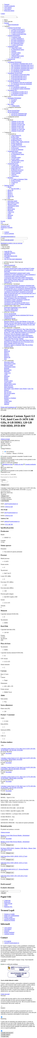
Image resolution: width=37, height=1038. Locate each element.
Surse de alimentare (17, 149)
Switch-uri (14, 182)
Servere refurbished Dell (19, 113)
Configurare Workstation (11, 310)
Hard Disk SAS (16, 168)
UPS (13, 184)
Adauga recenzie (5, 439)
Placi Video (15, 137)
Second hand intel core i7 (19, 79)
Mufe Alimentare (8, 387)
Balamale (10, 207)
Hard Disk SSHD (16, 48)
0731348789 (7, 941)
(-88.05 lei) (9, 467)
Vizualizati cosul (5, 226)
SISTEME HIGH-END (10, 256)
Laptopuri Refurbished (14, 35)
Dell (13, 101)
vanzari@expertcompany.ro (11, 943)
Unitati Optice (8, 401)
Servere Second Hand (13, 110)
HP (13, 102)
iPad (9, 198)
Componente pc (8, 329)
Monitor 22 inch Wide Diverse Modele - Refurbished (15, 835)
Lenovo (14, 99)
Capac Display (23, 388)
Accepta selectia (5, 1034)
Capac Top (30, 388)
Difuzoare (10, 215)
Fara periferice (10, 451)
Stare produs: (4, 445)
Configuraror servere (9, 318)
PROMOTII (7, 254)
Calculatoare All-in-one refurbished (21, 84)
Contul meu (7, 900)
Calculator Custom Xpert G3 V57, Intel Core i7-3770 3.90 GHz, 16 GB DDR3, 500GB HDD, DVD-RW (18, 777)
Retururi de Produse (9, 920)
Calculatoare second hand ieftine (20, 74)
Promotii (6, 23)
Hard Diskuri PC (16, 135)
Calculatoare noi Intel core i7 (19, 93)
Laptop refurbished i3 (17, 38)
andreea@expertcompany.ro (12, 521)
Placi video (11, 104)
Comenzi (6, 232)
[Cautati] (17, 17)
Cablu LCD (11, 212)
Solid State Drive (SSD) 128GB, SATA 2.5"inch (14, 856)
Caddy (9, 213)
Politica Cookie (8, 917)
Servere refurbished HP (18, 115)
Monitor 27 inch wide (17, 127)
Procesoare (15, 148)
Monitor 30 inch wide (10, 326)
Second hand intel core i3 (19, 76)
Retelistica (10, 177)
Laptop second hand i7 (17, 32)
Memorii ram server (17, 170)
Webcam (6, 404)
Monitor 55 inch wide (17, 131)
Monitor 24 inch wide (17, 126)
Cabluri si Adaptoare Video (19, 179)
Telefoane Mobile (9, 185)
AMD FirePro (15, 106)
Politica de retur (19, 464)
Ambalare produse (9, 934)
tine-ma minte (6, 247)
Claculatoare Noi (12, 90)
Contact (3, 13)
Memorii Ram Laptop (17, 56)
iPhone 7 (10, 191)
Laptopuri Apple (16, 37)
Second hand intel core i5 (19, 77)
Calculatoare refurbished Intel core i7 (22, 68)
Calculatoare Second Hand (15, 73)
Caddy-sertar (15, 165)
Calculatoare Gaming (13, 85)
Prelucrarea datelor (9, 10)
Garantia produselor (9, 6)
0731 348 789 (9, 524)
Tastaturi (21, 281)
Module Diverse (8, 385)
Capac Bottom (15, 388)
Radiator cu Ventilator (10, 398)
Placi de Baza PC (16, 143)
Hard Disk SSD (16, 138)
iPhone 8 (10, 193)
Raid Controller (15, 173)
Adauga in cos (5, 484)
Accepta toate (4, 1036)
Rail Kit (13, 174)
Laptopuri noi (11, 59)
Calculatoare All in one (14, 81)
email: (2, 503)
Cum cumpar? (8, 7)
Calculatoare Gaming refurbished (20, 88)
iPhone (9, 187)
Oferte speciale (8, 903)
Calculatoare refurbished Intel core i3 (22, 65)
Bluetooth (10, 210)
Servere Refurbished (13, 112)
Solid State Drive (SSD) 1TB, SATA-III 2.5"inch (14, 876)
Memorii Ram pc (16, 140)
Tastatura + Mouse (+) (14, 453)
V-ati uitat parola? (9, 240)
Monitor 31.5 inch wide (18, 129)
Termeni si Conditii (9, 914)
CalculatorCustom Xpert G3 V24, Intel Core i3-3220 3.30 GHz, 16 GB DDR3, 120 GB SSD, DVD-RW (18, 749)
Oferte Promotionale (13, 24)
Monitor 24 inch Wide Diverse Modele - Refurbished (15, 841)
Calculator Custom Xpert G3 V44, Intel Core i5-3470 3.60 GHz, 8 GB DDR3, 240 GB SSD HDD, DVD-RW (18, 768)
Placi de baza (14, 281)
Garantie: (3, 443)
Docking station (16, 52)
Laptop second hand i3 (17, 29)
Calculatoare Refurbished (14, 62)
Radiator (6, 396)
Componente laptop (17, 43)
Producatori (7, 902)
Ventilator (6, 402)
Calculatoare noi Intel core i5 (19, 91)
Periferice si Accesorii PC (18, 146)
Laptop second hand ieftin (18, 34)
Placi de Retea (15, 181)
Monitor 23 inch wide (17, 123)
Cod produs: (4, 440)
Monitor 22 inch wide (17, 121)
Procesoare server (16, 171)
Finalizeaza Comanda (6, 227)
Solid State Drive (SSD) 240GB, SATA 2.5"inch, (14, 863)
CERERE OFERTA (9, 253)
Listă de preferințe (9, 233)
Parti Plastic (7, 388)
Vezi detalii (9, 753)
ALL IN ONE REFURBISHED (13, 259)
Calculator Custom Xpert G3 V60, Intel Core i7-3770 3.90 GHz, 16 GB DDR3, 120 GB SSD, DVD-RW (18, 786)
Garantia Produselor (9, 918)
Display (13, 51)
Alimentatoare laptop (17, 49)
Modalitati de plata (7, 464)
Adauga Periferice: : (6, 448)
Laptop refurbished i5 (17, 40)
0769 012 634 (9, 515)
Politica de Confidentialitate (11, 915)
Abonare (3, 893)
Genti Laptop (15, 54)
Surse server (15, 176)
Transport (6, 4)
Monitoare (7, 321)
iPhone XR (11, 196)
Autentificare (4, 236)
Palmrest (6, 390)
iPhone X (10, 195)
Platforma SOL (8, 906)
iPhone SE (10, 190)
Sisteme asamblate (17, 95)
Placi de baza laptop (9, 393)
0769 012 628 (9, 506)
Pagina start (4, 407)
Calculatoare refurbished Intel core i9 (21, 63)
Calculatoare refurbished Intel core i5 (22, 67)
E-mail (2, 238)
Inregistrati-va (11, 236)
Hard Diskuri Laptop (13, 202)
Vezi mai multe (16, 57)
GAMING (7, 257)
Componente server (13, 163)
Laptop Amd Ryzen (17, 45)
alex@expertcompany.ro (11, 512)
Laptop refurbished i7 (17, 42)
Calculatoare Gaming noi (18, 87)
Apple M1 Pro (8, 251)
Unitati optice (25, 334)
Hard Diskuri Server (17, 166)
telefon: (3, 506)
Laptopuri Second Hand (14, 27)
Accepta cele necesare (7, 1032)
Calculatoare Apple (17, 71)
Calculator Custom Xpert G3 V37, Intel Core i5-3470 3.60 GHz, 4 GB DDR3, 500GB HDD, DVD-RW (18, 758)
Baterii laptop (11, 209)
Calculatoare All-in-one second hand (21, 82)
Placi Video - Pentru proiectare (20, 141)
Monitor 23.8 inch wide (18, 124)
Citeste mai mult (5, 994)
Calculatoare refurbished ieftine (20, 70)
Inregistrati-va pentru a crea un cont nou (11, 243)
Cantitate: (3, 480)
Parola (2, 240)
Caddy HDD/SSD (16, 145)
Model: (3, 442)
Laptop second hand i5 (18, 31)
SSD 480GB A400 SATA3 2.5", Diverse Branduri (14, 869)
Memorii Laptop (12, 204)
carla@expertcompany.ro (11, 503)
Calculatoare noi (11, 407)
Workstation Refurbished (14, 98)
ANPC (6, 905)
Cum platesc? (7, 9)
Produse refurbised (9, 932)
